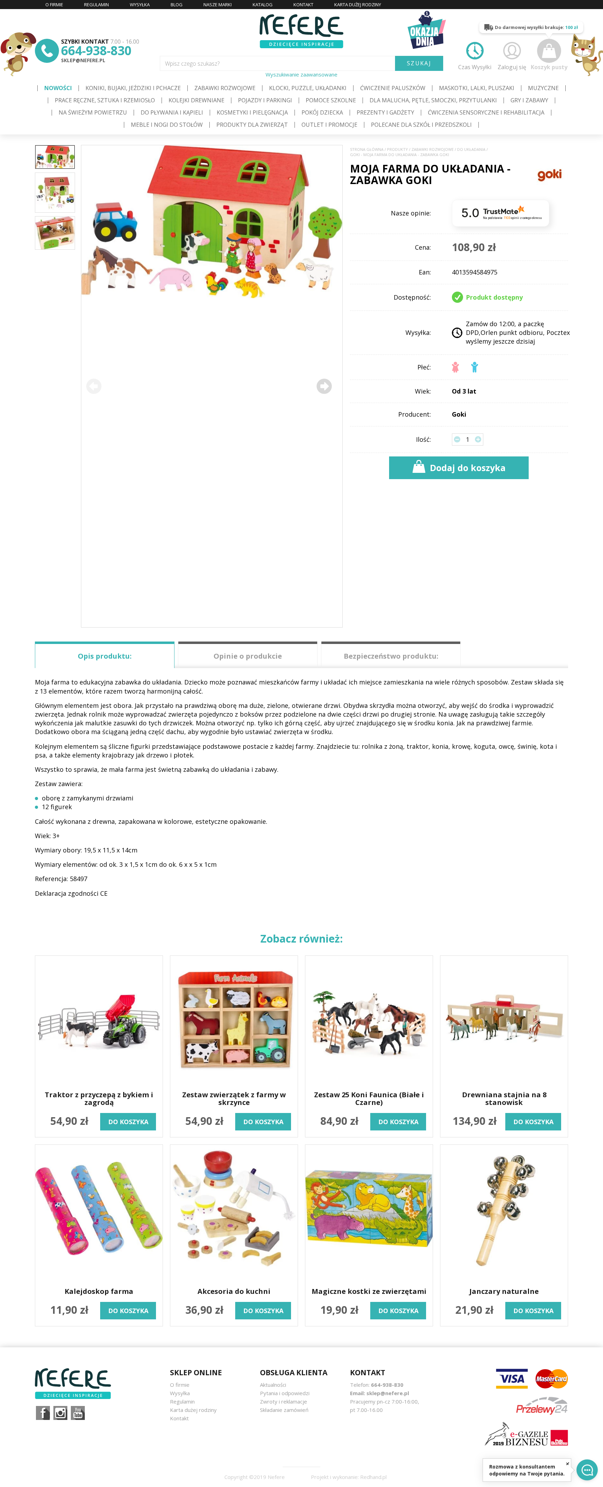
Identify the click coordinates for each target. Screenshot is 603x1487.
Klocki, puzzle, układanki (308, 88)
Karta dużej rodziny (193, 1409)
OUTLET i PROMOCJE (329, 125)
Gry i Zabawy (529, 100)
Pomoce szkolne (331, 100)
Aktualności (273, 1384)
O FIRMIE (54, 4)
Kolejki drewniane (196, 100)
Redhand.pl (373, 1477)
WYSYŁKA (140, 4)
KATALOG (263, 4)
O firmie (179, 1384)
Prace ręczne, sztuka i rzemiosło (105, 100)
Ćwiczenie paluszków (392, 88)
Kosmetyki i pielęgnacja (252, 112)
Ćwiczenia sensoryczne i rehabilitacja (486, 112)
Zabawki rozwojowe (224, 88)
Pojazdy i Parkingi (265, 100)
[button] (324, 386)
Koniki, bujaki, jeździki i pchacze (133, 88)
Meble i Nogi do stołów (167, 125)
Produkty (397, 149)
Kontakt (179, 1418)
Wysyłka (180, 1393)
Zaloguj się (512, 67)
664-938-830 (96, 50)
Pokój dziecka (322, 112)
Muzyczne (543, 88)
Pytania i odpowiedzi (285, 1393)
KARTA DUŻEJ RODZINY (357, 4)
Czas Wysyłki (474, 67)
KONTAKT (303, 4)
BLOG (177, 4)
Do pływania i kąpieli (172, 112)
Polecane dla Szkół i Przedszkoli (421, 125)
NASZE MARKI (217, 4)
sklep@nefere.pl (83, 60)
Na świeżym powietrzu (93, 112)
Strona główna (367, 149)
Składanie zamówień (284, 1409)
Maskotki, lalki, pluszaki (476, 88)
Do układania (471, 149)
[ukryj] (567, 1463)
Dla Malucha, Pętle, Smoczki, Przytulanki (433, 100)
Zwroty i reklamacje (283, 1401)
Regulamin (182, 1401)
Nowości (58, 88)
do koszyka (128, 1122)
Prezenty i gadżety (385, 112)
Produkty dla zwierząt (252, 125)
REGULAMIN (96, 4)
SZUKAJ (419, 63)
